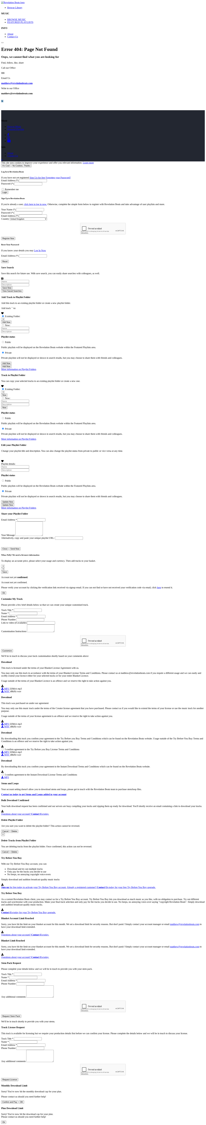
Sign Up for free (37, 177)
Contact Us (12, 36)
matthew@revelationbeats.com (17, 83)
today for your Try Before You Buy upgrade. (28, 912)
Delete (14, 831)
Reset (5, 261)
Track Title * (7, 610)
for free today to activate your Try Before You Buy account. (33, 887)
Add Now (6, 322)
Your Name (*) (8, 209)
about (10, 153)
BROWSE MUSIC (16, 19)
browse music (14, 126)
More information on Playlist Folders (18, 369)
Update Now (7, 502)
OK (21, 1102)
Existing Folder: (12, 316)
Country (5, 219)
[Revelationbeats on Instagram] (8, 137)
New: (7, 325)
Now (4, 395)
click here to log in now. (35, 204)
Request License (9, 1079)
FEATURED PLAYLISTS (20, 22)
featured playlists (15, 129)
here (159, 587)
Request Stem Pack (11, 1016)
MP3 (7, 688)
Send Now (14, 549)
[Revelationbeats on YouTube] (8, 140)
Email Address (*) (9, 180)
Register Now (8, 238)
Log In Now (40, 250)
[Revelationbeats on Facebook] (8, 134)
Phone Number (8, 619)
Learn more (88, 162)
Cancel (5, 831)
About (10, 34)
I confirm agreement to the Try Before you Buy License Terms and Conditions (42, 749)
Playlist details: (8, 464)
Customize (7, 651)
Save (4, 572)
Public (8, 342)
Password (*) (7, 183)
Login (4, 192)
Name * (5, 613)
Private (8, 352)
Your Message (8, 535)
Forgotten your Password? (58, 177)
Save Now (6, 288)
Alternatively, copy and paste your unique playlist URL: (27, 538)
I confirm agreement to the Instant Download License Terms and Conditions (41, 774)
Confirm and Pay (9, 1102)
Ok (3, 593)
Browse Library (14, 7)
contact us (12, 155)
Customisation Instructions (13, 631)
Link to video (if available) (14, 622)
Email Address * (9, 519)
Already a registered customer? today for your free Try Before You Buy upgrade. (111, 887)
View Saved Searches (12, 291)
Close (4, 549)
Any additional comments (13, 996)
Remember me (12, 189)
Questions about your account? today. (25, 814)
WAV (7, 691)
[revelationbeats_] (2, 101)
